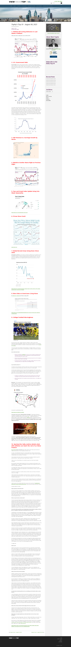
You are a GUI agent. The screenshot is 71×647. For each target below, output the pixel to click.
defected (23, 354)
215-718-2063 (58, 1)
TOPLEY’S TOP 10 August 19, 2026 (51, 81)
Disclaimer (48, 100)
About (47, 97)
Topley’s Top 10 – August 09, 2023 (37, 632)
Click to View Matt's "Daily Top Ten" (53, 33)
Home (47, 95)
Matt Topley (17, 29)
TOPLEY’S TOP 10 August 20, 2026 (51, 80)
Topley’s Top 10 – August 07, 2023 (16, 632)
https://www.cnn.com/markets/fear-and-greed (19, 212)
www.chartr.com (14, 247)
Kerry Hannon (13, 449)
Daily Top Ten (49, 96)
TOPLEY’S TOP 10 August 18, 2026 (51, 83)
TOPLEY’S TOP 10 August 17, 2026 (50, 84)
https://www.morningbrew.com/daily (17, 412)
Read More (53, 56)
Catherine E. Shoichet (16, 295)
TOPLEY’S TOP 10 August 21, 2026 (50, 78)
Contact (48, 99)
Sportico (28, 417)
